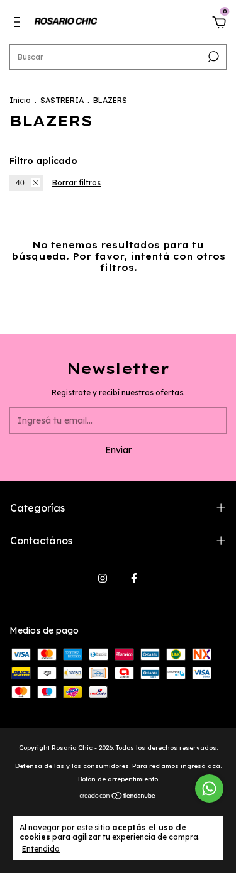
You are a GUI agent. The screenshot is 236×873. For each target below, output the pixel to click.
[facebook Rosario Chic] (134, 578)
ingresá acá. (201, 766)
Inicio (20, 100)
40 (20, 182)
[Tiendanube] (118, 797)
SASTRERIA (62, 100)
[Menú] (19, 24)
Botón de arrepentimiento (118, 779)
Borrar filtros (76, 182)
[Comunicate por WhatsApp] (209, 788)
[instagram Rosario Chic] (103, 578)
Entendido (41, 849)
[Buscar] (212, 57)
